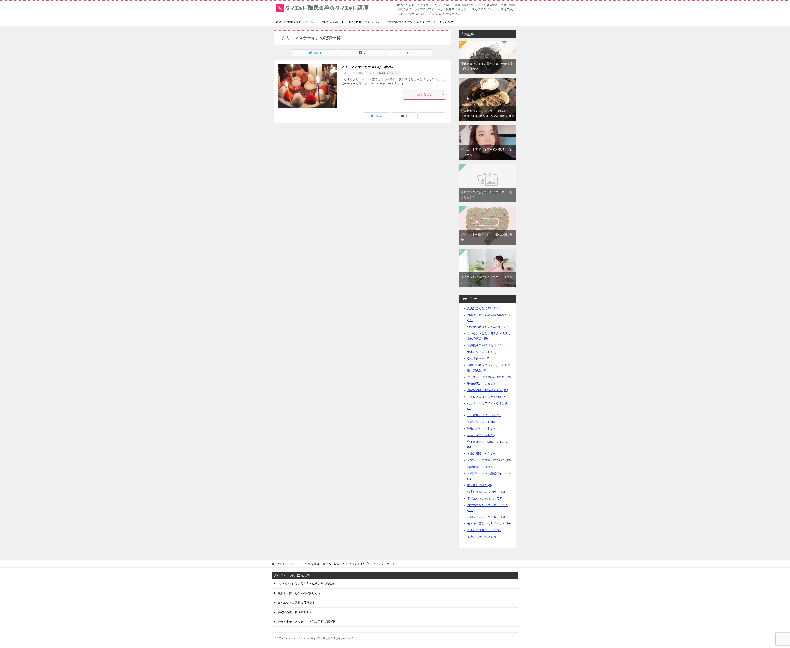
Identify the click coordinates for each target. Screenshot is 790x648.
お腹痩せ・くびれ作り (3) (484, 466)
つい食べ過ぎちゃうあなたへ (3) (488, 326)
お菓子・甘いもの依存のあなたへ (299, 593)
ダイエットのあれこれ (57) (484, 498)
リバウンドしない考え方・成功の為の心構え (306, 583)
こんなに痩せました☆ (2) (484, 530)
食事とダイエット (388, 73)
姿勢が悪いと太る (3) (481, 383)
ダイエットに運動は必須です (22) (489, 377)
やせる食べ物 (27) (479, 358)
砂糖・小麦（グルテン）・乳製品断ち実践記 (306, 621)
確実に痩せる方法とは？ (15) (486, 491)
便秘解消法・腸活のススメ (294, 612)
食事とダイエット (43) (481, 352)
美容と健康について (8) (482, 536)
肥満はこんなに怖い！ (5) (484, 308)
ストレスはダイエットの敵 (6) (486, 396)
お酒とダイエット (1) (481, 435)
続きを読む (424, 94)
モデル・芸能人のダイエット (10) (489, 523)
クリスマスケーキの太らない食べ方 (368, 67)
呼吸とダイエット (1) (481, 428)
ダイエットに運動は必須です (296, 602)
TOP (320, 564)
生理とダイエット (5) (481, 421)
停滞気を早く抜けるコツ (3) (485, 345)
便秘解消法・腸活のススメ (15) (487, 390)
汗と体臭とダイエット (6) (484, 415)
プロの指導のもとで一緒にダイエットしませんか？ (420, 22)
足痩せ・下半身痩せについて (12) (489, 460)
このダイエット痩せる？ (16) (486, 516)
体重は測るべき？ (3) (481, 453)
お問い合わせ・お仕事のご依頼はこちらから (350, 22)
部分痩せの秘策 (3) (479, 485)
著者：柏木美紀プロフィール (294, 22)
